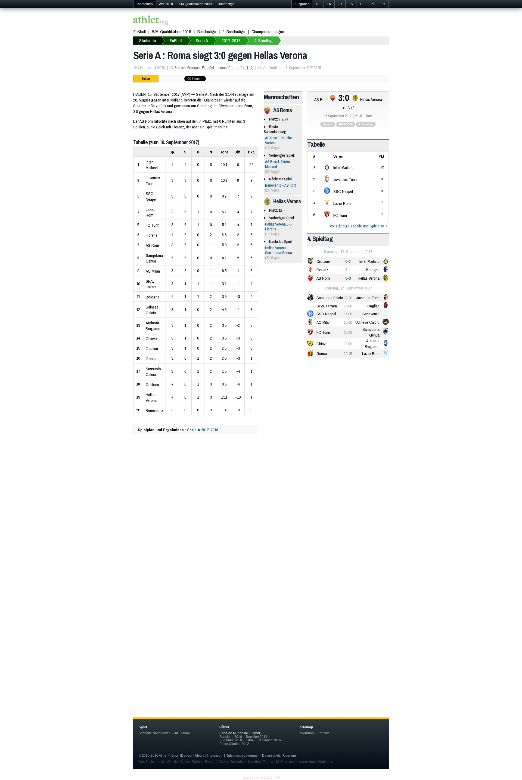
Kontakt (323, 733)
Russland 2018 (230, 736)
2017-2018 (231, 40)
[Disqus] (261, 615)
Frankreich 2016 (269, 740)
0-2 (348, 261)
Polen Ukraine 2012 (234, 743)
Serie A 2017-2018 (202, 430)
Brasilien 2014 (256, 736)
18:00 (348, 344)
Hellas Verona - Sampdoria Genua (278, 250)
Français (193, 67)
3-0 (348, 278)
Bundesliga (226, 4)
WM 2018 (166, 4)
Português (236, 67)
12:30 (348, 298)
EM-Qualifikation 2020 (195, 4)
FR (340, 4)
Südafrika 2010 (230, 740)
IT (361, 4)
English (180, 67)
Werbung (307, 733)
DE (318, 4)
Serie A (202, 40)
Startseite (147, 40)
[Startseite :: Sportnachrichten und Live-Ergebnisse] (151, 20)
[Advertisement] (261, 492)
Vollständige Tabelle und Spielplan (357, 226)
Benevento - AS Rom (280, 185)
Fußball (139, 31)
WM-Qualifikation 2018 (171, 31)
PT (373, 4)
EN (329, 4)
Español (208, 67)
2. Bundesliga (233, 31)
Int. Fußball (182, 733)
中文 (249, 67)
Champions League (267, 31)
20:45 (348, 353)
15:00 (348, 306)
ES (351, 4)
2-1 (348, 270)
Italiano (221, 67)
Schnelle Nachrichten (154, 733)
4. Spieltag (263, 40)
